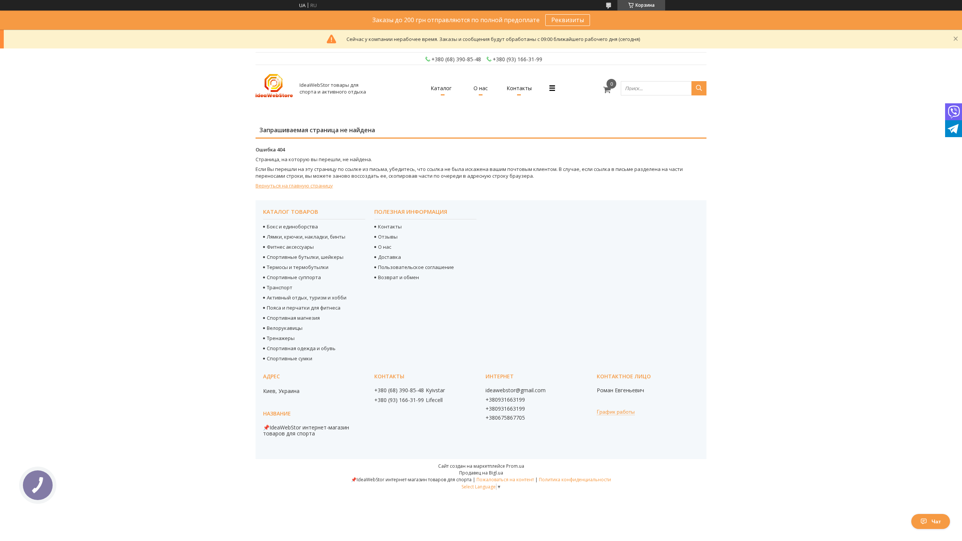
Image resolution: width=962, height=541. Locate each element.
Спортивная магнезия (293, 317)
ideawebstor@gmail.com (516, 390)
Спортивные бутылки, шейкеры (305, 257)
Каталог (441, 88)
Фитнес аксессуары (290, 246)
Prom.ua (515, 466)
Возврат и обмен (398, 277)
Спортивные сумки (289, 358)
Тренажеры (281, 338)
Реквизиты (567, 20)
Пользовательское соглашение (416, 267)
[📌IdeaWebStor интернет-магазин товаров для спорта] (274, 88)
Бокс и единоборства (292, 226)
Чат (936, 521)
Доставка (389, 257)
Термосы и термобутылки (297, 267)
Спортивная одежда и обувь (301, 348)
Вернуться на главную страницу (294, 185)
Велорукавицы (285, 328)
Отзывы (388, 236)
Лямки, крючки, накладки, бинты (306, 236)
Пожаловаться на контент (505, 479)
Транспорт (279, 287)
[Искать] (698, 88)
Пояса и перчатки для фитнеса (303, 307)
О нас (480, 88)
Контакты (519, 88)
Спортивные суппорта (294, 277)
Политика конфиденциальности (575, 479)
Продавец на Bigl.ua (481, 473)
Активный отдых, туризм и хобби (306, 297)
